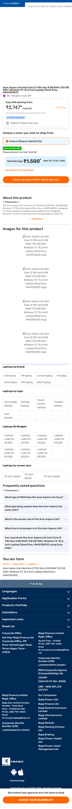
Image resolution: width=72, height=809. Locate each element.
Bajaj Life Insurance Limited (50, 717)
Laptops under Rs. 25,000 (9, 439)
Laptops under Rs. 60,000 (26, 453)
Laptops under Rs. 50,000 (9, 453)
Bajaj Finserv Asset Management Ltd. (49, 747)
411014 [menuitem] (14, 3)
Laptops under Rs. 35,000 (42, 439)
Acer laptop (10, 382)
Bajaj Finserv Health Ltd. (50, 740)
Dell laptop (10, 375)
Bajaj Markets (46, 722)
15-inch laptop (52, 476)
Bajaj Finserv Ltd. (48, 699)
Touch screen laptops (41, 404)
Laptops (31, 564)
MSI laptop (27, 382)
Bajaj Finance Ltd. (48, 703)
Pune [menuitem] (7, 3)
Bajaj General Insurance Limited (52, 709)
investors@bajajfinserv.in (17, 718)
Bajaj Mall (18, 564)
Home (6, 564)
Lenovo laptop (45, 375)
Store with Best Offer (12, 148)
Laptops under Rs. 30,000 (26, 439)
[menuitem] (13, 3)
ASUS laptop (44, 382)
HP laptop (26, 375)
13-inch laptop (12, 476)
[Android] (14, 772)
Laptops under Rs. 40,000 (59, 439)
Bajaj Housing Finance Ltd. (51, 728)
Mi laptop (62, 375)
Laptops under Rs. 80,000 (42, 453)
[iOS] (21, 772)
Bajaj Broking (46, 734)
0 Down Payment (15, 117)
